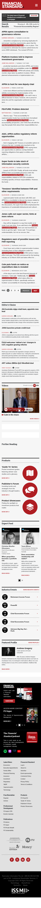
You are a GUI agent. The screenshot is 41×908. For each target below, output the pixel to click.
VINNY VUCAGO (6, 367)
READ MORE (5, 556)
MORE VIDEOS (34, 418)
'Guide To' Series (9, 467)
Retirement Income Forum (20, 597)
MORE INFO (5, 478)
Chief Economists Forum (20, 613)
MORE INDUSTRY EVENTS (30, 589)
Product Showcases (11, 501)
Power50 (14, 605)
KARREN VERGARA (7, 316)
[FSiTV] (36, 385)
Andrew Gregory (24, 648)
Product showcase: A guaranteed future (20, 415)
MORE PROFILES (33, 642)
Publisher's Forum (10, 484)
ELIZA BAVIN (5, 332)
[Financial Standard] (13, 5)
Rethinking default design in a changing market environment (29, 540)
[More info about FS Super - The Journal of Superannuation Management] (8, 715)
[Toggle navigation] (36, 5)
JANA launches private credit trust (16, 328)
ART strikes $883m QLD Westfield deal (18, 363)
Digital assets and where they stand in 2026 (9, 540)
